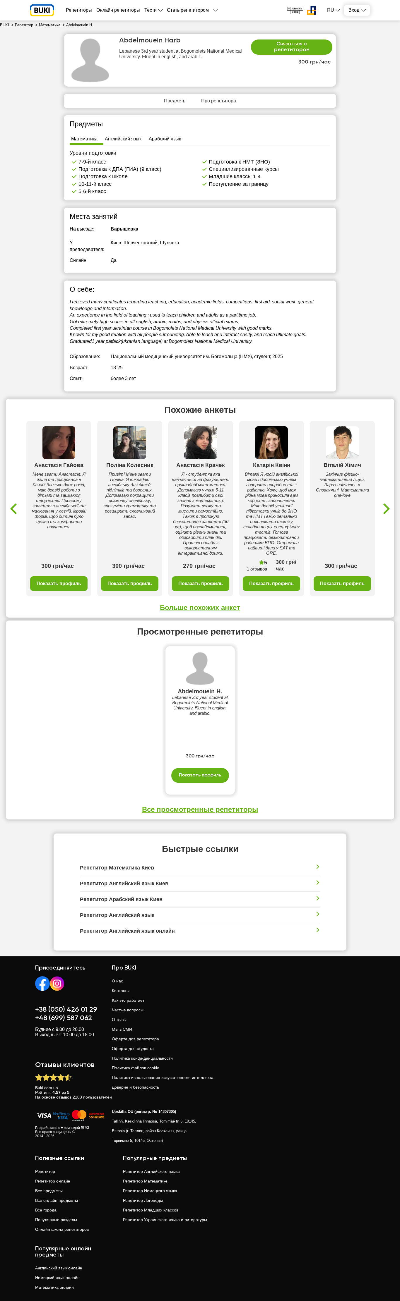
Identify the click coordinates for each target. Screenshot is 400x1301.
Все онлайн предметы (56, 1200)
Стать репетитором (188, 10)
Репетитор (45, 1171)
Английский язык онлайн (58, 1268)
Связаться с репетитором (292, 46)
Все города (46, 1210)
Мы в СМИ (122, 1029)
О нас (117, 981)
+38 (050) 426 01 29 (66, 1009)
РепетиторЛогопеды (143, 1200)
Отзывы (119, 1019)
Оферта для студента (133, 1048)
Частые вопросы (127, 1010)
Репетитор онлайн (52, 1181)
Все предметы (49, 1190)
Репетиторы (79, 10)
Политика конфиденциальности (142, 1058)
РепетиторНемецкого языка (150, 1190)
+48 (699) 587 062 (63, 1018)
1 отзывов (257, 568)
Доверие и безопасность (135, 1087)
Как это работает (128, 1000)
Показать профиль (59, 583)
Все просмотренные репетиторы (200, 809)
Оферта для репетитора (135, 1039)
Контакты (120, 990)
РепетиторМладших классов (150, 1210)
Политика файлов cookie (135, 1067)
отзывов (63, 1097)
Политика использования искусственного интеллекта (162, 1077)
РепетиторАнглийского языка (151, 1171)
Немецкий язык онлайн (57, 1277)
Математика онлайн (54, 1287)
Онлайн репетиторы (118, 10)
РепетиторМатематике (145, 1181)
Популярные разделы (56, 1219)
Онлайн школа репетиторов (62, 1229)
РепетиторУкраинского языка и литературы (165, 1219)
